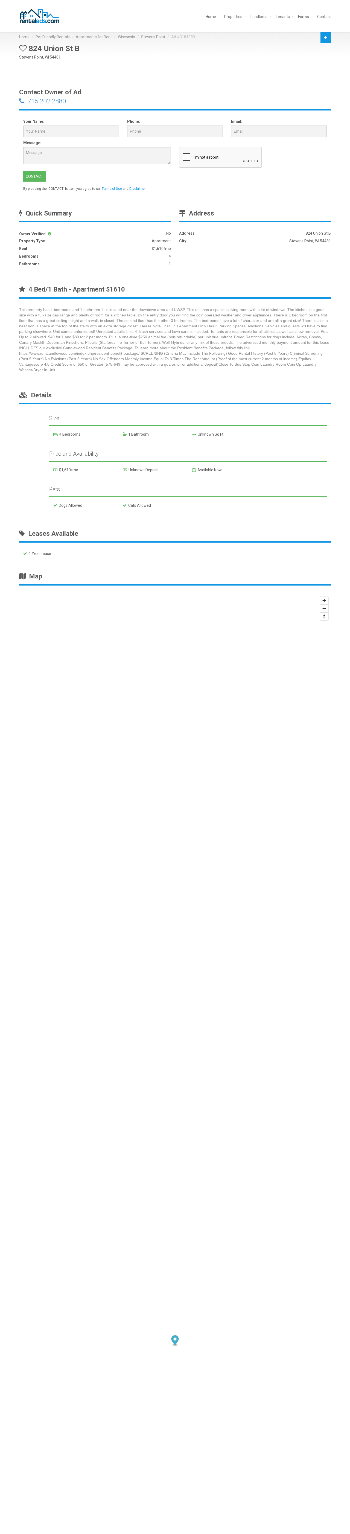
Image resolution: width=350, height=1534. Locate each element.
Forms (303, 16)
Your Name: (33, 121)
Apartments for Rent (94, 37)
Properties (233, 16)
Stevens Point (153, 37)
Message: (32, 143)
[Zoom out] (324, 608)
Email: (236, 121)
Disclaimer (137, 189)
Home (211, 16)
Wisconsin (126, 37)
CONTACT (34, 176)
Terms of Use (112, 189)
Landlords (258, 16)
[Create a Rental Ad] (325, 37)
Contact (324, 16)
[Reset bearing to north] (324, 616)
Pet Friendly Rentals (53, 37)
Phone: (133, 121)
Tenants (283, 16)
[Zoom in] (324, 600)
